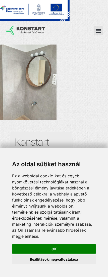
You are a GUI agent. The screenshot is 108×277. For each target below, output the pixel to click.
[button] (98, 30)
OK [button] (54, 249)
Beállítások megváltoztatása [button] (54, 259)
